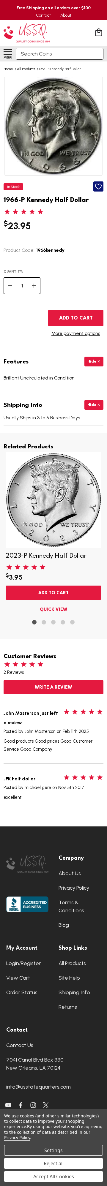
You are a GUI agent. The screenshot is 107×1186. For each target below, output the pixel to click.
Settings (53, 1150)
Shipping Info (74, 992)
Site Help (69, 978)
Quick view (53, 610)
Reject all (54, 1163)
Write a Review (53, 687)
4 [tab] (63, 622)
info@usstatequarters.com (38, 1087)
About (65, 15)
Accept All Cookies (53, 1176)
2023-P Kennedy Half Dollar (46, 556)
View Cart (18, 978)
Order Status (21, 992)
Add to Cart (76, 318)
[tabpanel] (53, 533)
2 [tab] (44, 622)
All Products (72, 963)
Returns (68, 1007)
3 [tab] (53, 622)
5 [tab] (72, 622)
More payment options (75, 333)
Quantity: (13, 271)
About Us (70, 873)
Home (8, 69)
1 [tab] (34, 622)
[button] (27, 864)
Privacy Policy (74, 888)
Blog (64, 925)
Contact (43, 15)
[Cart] (99, 33)
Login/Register (23, 963)
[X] (20, 1105)
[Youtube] (8, 1105)
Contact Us (19, 1045)
